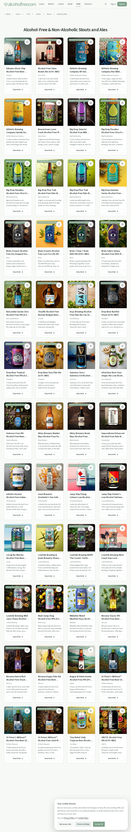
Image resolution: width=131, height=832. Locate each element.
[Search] (105, 4)
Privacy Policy (69, 818)
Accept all (99, 824)
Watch (51, 4)
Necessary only (65, 824)
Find (78, 4)
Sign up (122, 4)
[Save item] (27, 42)
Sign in (113, 4)
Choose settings (83, 824)
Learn (41, 4)
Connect (88, 4)
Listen (61, 4)
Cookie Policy (83, 818)
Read (70, 4)
